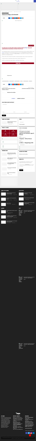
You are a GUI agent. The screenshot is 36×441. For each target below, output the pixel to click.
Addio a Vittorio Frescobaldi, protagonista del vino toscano (11, 153)
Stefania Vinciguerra (10, 123)
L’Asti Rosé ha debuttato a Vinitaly (28, 88)
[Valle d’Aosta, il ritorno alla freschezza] (21, 194)
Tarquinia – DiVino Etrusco (25, 139)
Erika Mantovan (27, 194)
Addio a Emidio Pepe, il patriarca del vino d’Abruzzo (12, 158)
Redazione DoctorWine (11, 92)
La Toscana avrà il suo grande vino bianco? (11, 198)
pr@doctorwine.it (30, 426)
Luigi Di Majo (17, 60)
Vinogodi (26, 204)
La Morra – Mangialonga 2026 (26, 143)
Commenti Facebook (21, 98)
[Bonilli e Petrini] (3, 204)
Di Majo (26, 47)
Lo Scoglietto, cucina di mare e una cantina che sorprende (11, 216)
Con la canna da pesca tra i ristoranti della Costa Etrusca (11, 221)
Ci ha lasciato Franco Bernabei (11, 167)
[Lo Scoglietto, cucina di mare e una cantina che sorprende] (3, 217)
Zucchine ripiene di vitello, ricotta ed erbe (11, 211)
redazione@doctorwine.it (31, 430)
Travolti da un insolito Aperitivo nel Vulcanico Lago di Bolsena (26, 133)
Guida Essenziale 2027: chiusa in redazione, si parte (12, 122)
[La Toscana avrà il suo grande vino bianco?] (3, 199)
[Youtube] (30, 435)
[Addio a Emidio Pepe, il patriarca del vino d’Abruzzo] (4, 159)
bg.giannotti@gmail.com (30, 424)
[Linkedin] (34, 433)
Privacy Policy (22, 438)
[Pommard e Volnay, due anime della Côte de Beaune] (21, 203)
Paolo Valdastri (9, 222)
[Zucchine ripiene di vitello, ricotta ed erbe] (3, 211)
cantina (3, 52)
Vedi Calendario (22, 144)
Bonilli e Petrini (8, 203)
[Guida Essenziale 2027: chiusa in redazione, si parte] (4, 122)
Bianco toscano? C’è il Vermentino (29, 197)
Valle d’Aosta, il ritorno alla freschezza (28, 193)
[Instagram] (31, 433)
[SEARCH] (33, 122)
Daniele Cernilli (9, 204)
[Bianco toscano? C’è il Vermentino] (21, 199)
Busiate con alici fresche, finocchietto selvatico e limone (8, 89)
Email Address (21, 168)
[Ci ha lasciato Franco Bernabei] (4, 169)
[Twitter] (29, 433)
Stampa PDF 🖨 (31, 45)
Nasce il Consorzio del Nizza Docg (11, 173)
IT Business (20, 437)
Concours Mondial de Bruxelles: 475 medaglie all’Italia (11, 163)
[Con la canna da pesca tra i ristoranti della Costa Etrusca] (3, 222)
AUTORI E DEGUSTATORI (28, 428)
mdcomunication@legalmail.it (19, 429)
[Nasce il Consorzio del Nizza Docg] (4, 173)
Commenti (13, 98)
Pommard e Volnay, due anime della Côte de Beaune (29, 203)
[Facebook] (26, 433)
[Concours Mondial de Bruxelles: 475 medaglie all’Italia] (4, 164)
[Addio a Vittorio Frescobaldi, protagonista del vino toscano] (4, 154)
